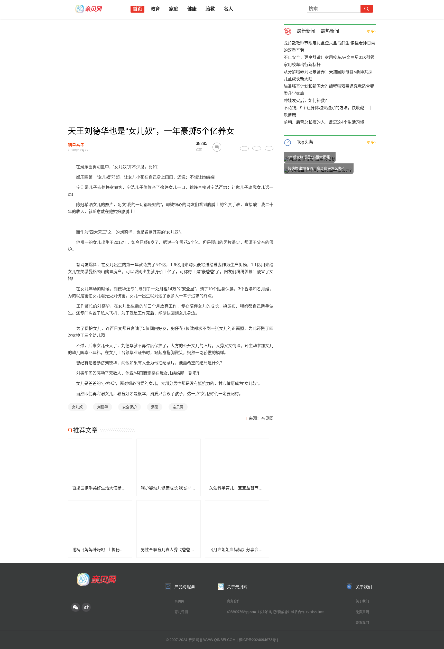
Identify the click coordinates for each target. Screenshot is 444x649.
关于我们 (362, 601)
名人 (228, 9)
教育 (155, 9)
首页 (137, 9)
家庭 (173, 9)
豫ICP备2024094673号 (257, 640)
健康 (192, 9)
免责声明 (362, 612)
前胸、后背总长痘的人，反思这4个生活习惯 (324, 122)
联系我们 (362, 623)
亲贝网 (178, 407)
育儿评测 (181, 612)
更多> (371, 31)
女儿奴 (77, 407)
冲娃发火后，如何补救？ (306, 100)
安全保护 (129, 407)
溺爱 (154, 407)
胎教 (210, 9)
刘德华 (102, 407)
